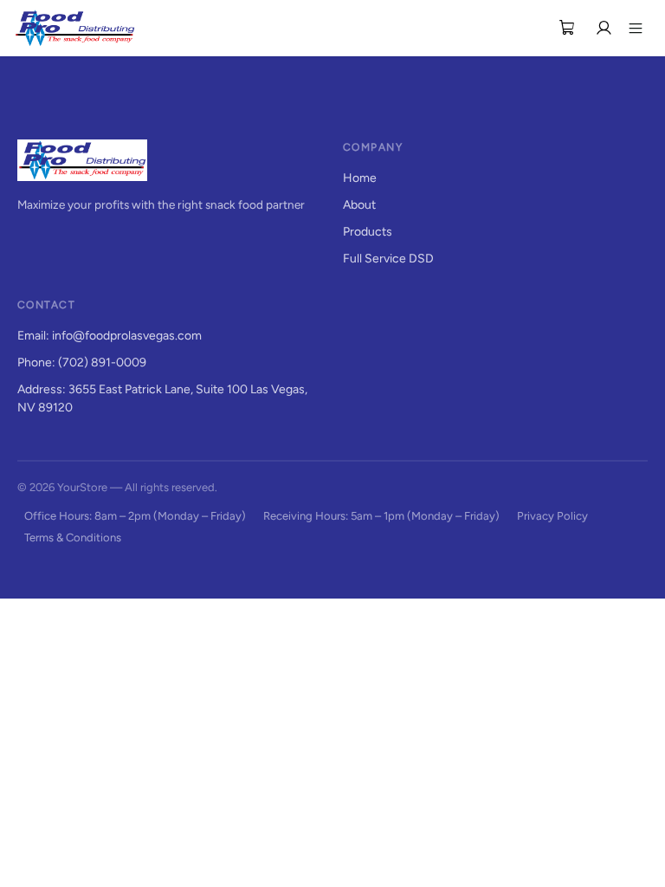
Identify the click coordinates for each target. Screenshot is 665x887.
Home (360, 178)
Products (367, 231)
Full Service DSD (388, 258)
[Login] (604, 28)
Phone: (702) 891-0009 (81, 362)
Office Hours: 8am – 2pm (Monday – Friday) (135, 515)
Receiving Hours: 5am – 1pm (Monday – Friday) (381, 515)
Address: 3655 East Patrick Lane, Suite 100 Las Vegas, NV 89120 (162, 398)
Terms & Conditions (72, 537)
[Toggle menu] (635, 27)
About (359, 204)
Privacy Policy (552, 515)
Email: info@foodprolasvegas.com (109, 335)
